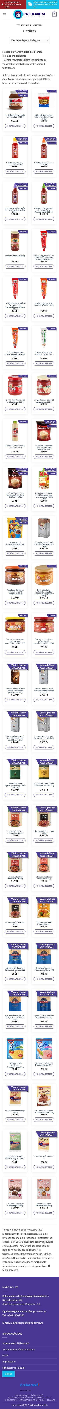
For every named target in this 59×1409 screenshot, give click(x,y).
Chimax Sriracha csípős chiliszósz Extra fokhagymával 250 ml (43, 210)
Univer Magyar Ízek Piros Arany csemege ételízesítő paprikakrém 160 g (15, 306)
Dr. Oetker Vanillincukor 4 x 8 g (15, 1112)
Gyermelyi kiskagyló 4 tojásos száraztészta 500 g (15, 970)
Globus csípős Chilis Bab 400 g (15, 923)
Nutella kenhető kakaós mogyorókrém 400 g (15, 116)
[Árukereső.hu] (29, 1386)
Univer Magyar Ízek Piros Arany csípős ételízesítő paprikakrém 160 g (44, 257)
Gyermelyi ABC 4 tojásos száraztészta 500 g (44, 1017)
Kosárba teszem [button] (15, 126)
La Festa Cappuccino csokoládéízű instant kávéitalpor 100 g (15, 495)
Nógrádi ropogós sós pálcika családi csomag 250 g (44, 117)
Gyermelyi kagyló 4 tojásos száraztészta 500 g (44, 970)
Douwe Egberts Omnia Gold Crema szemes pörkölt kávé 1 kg (15, 738)
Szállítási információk (13, 1367)
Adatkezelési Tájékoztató (15, 1343)
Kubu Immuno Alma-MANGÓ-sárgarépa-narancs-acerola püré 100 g (44, 496)
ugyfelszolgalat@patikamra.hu (27, 1322)
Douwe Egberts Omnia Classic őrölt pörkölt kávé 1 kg (44, 738)
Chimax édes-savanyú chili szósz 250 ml (15, 163)
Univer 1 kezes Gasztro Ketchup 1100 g (15, 446)
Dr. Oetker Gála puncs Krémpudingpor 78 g (44, 1064)
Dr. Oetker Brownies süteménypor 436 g (15, 1205)
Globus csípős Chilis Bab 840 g (44, 832)
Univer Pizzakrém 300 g (15, 256)
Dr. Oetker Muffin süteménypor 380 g (44, 1205)
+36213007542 (15, 1315)
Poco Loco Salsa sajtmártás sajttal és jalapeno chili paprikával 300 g (44, 593)
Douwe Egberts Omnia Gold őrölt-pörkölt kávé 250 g (43, 544)
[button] (4, 14)
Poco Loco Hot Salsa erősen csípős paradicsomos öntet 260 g (44, 642)
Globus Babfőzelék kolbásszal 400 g (44, 923)
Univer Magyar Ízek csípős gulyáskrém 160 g (44, 304)
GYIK (5, 1355)
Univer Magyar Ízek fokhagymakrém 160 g (44, 353)
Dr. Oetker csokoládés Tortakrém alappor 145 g (44, 1112)
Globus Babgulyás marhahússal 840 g (15, 878)
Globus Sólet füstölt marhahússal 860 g (15, 832)
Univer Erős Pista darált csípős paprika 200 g (15, 401)
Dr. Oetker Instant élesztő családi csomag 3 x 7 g (15, 1158)
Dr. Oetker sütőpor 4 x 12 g (44, 1157)
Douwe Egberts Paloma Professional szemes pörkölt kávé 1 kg (15, 690)
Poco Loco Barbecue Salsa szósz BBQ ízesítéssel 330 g (15, 592)
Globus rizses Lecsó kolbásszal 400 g (44, 878)
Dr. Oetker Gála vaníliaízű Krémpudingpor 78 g (15, 1065)
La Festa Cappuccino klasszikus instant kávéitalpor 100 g (43, 447)
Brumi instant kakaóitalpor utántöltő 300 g (15, 544)
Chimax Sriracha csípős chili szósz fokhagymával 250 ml (15, 210)
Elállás (8, 1373)
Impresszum (9, 1361)
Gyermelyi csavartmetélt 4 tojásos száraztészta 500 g (15, 1017)
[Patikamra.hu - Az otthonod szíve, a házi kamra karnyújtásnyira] (29, 14)
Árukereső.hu (25, 1391)
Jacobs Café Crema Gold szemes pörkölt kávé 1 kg (44, 785)
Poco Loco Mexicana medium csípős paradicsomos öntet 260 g (15, 642)
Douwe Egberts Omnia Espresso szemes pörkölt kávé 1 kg (44, 690)
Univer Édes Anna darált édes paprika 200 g (44, 401)
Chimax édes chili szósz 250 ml (43, 163)
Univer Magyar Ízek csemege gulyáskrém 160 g (15, 354)
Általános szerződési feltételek (18, 1349)
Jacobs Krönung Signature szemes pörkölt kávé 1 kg (15, 785)
